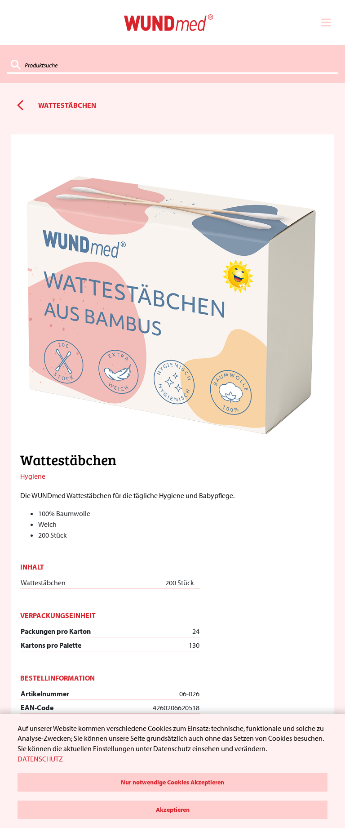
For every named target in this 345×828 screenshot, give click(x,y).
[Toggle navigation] (326, 22)
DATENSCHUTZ (40, 758)
